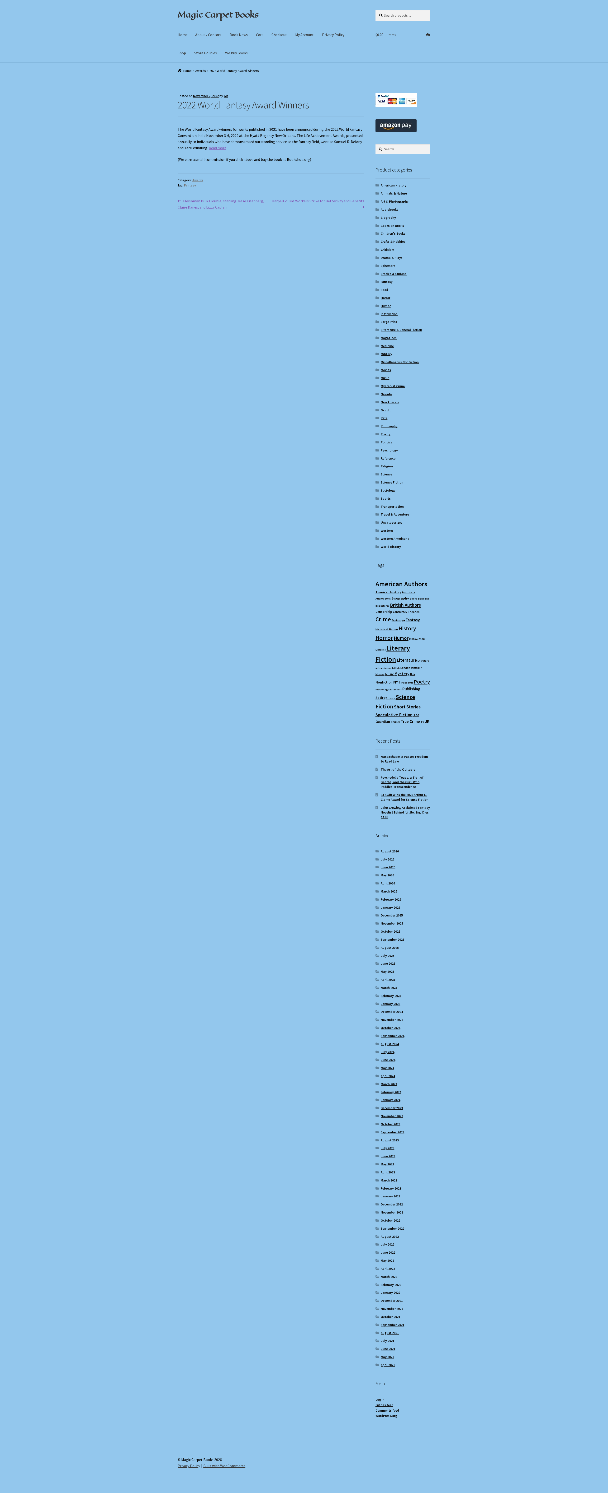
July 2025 (387, 955)
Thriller (395, 722)
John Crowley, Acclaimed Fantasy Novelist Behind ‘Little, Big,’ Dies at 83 (405, 812)
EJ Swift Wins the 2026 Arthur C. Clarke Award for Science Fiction (404, 797)
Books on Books (392, 225)
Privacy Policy (333, 34)
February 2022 (391, 1285)
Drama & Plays (392, 258)
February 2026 (391, 899)
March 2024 (389, 1084)
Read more (217, 147)
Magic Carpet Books (218, 14)
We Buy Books (236, 53)
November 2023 (392, 1116)
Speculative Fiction (394, 714)
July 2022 (387, 1244)
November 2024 (392, 1020)
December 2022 (392, 1204)
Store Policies (205, 53)
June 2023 (388, 1156)
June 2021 (388, 1349)
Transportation (392, 506)
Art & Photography (394, 201)
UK (427, 721)
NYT (397, 682)
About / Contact (208, 34)
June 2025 (388, 963)
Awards (200, 71)
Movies (386, 370)
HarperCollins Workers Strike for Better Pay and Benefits (317, 203)
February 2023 (391, 1188)
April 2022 (388, 1268)
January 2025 (390, 1004)
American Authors (401, 584)
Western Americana (395, 538)
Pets (384, 418)
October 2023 (390, 1124)
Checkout (279, 34)
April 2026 (388, 883)
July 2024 (387, 1052)
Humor (386, 306)
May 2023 (387, 1164)
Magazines (389, 338)
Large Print (389, 322)
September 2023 (392, 1132)
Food (384, 290)
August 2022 (390, 1236)
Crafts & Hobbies (393, 241)
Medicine (387, 346)
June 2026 (388, 867)
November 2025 (392, 923)
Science (386, 474)
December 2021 (392, 1300)
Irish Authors (417, 639)
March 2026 (389, 891)
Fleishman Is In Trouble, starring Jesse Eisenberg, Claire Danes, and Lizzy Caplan (221, 203)
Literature (407, 660)
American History (393, 185)
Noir (412, 674)
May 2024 (387, 1068)
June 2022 (388, 1252)
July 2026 (387, 859)
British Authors (405, 605)
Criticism (387, 249)
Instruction (389, 314)
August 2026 (390, 851)
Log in (380, 1399)
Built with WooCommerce (224, 1465)
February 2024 (391, 1092)
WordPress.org (386, 1416)
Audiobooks (389, 209)
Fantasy (190, 185)
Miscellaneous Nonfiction (400, 362)
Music (385, 378)
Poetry (385, 434)
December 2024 (392, 1011)
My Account (304, 34)
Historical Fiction (386, 629)
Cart (259, 34)
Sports (386, 498)
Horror (385, 298)
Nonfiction (384, 682)
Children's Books (393, 233)
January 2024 (390, 1100)
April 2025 (388, 979)
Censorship (383, 611)
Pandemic (407, 682)
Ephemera (388, 266)
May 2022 (387, 1260)
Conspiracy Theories (406, 612)
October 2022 (390, 1220)
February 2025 (391, 996)
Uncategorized (392, 522)
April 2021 (388, 1365)
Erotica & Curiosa (394, 274)
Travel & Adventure (395, 514)
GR (226, 96)
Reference (388, 458)
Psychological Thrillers (388, 689)
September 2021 (392, 1325)
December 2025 (392, 915)
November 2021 (392, 1309)
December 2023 (392, 1108)
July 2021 (387, 1341)
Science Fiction (392, 482)
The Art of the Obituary (398, 769)
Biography (388, 217)
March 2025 (389, 988)
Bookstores (382, 605)
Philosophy (389, 426)
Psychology (389, 450)
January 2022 (390, 1292)
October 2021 (390, 1317)
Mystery (401, 673)
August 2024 (390, 1044)
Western (387, 530)
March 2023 (389, 1180)
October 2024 (390, 1028)
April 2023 (388, 1172)
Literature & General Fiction (401, 330)
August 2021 (390, 1333)
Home (183, 34)
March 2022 (389, 1276)
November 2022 (392, 1212)
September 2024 (392, 1036)
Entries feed (384, 1405)
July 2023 (387, 1148)
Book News (239, 34)
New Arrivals (390, 402)
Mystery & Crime (393, 386)
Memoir (416, 667)
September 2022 (392, 1228)
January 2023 (390, 1196)
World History (391, 546)
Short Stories (407, 707)
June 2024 (388, 1060)
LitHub (396, 668)
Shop (182, 53)
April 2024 (388, 1076)
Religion (387, 466)
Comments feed (387, 1410)
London (405, 668)
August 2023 (390, 1140)
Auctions (408, 592)
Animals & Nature (394, 193)
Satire (380, 697)
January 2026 (390, 907)
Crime (383, 619)
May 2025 (387, 971)
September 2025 (392, 939)
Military (386, 354)
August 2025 (390, 947)
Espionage (398, 620)
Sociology (388, 490)
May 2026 (387, 875)
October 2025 (390, 931)
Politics (386, 442)
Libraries (380, 649)
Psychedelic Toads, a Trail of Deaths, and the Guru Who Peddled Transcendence (402, 782)
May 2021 (387, 1357)
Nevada (386, 394)
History (407, 628)
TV (422, 722)
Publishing (411, 689)
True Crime (410, 721)
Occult (386, 410)
